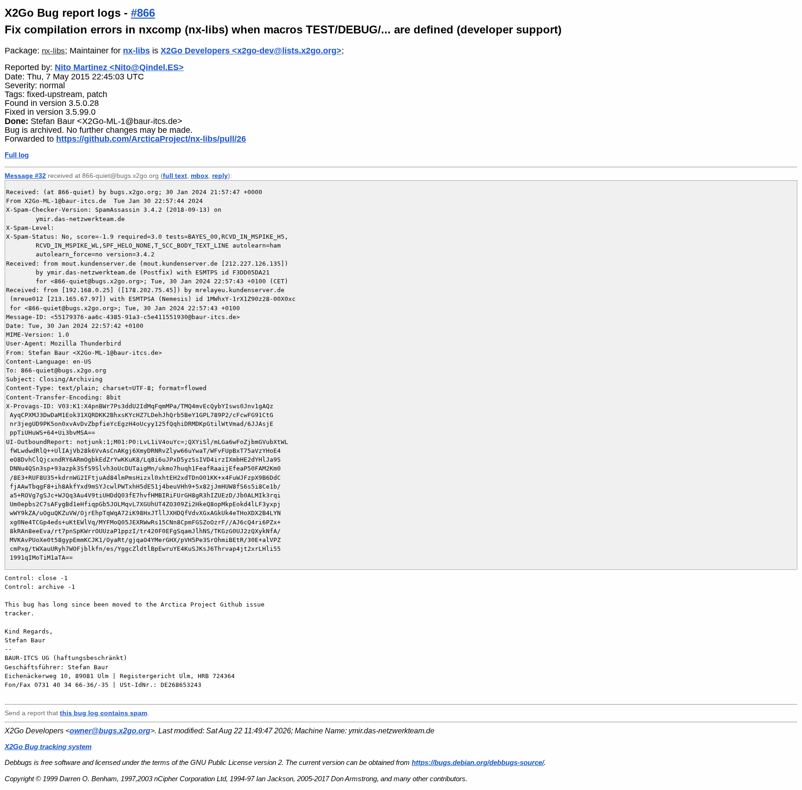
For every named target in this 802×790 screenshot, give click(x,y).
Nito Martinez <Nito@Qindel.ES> (119, 67)
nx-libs (53, 50)
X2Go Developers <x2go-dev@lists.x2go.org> (251, 50)
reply (220, 175)
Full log (17, 155)
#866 (143, 13)
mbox (199, 175)
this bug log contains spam (103, 713)
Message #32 (25, 175)
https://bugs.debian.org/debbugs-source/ (478, 762)
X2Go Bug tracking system (48, 747)
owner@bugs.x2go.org (110, 731)
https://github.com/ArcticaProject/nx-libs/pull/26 (151, 139)
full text (175, 175)
